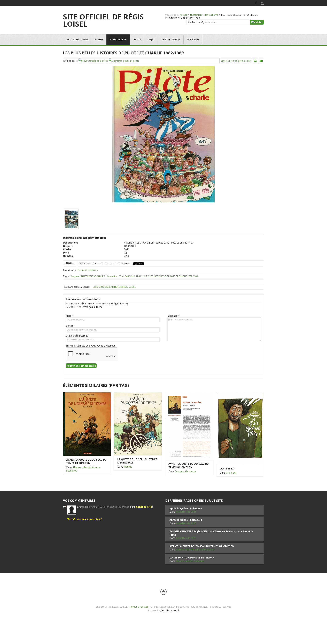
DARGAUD (130, 276)
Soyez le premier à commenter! (236, 60)
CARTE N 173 (227, 468)
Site (149, 506)
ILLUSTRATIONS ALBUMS (93, 276)
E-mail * (70, 325)
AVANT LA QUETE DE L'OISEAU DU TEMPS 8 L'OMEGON (86, 461)
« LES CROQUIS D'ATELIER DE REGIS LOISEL (114, 286)
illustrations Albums (87, 269)
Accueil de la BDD (77, 39)
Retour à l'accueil (139, 606)
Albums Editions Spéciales (190, 561)
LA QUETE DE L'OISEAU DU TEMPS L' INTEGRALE (137, 461)
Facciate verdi (170, 610)
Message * (173, 315)
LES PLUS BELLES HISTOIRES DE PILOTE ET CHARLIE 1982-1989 (167, 276)
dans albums (211, 14)
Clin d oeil (231, 472)
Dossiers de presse (185, 471)
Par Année (193, 39)
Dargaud (75, 276)
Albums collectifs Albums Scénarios (195, 549)
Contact (141, 506)
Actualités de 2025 (186, 511)
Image (137, 39)
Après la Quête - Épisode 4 (185, 519)
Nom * (70, 315)
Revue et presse (171, 39)
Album (99, 39)
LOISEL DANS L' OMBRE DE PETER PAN (191, 557)
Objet (151, 39)
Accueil (183, 14)
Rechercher (194, 22)
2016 (121, 276)
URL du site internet (77, 335)
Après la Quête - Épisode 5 (185, 508)
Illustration (196, 14)
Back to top (163, 592)
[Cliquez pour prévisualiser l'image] (163, 134)
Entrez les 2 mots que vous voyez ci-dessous (90, 345)
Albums (128, 466)
